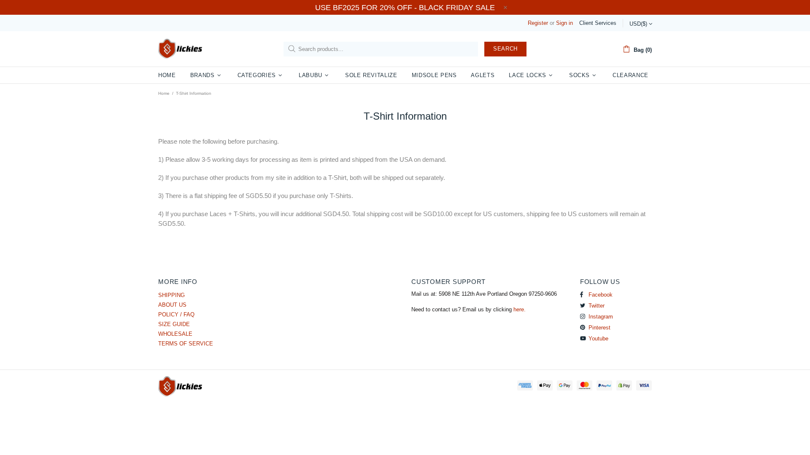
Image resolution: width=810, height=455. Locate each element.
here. (519, 309)
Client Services (597, 23)
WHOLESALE (175, 334)
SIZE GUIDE (174, 324)
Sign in (564, 23)
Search (505, 49)
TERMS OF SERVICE (185, 343)
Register (538, 23)
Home (164, 93)
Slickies (180, 49)
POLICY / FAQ (176, 314)
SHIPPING (171, 295)
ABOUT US (172, 305)
